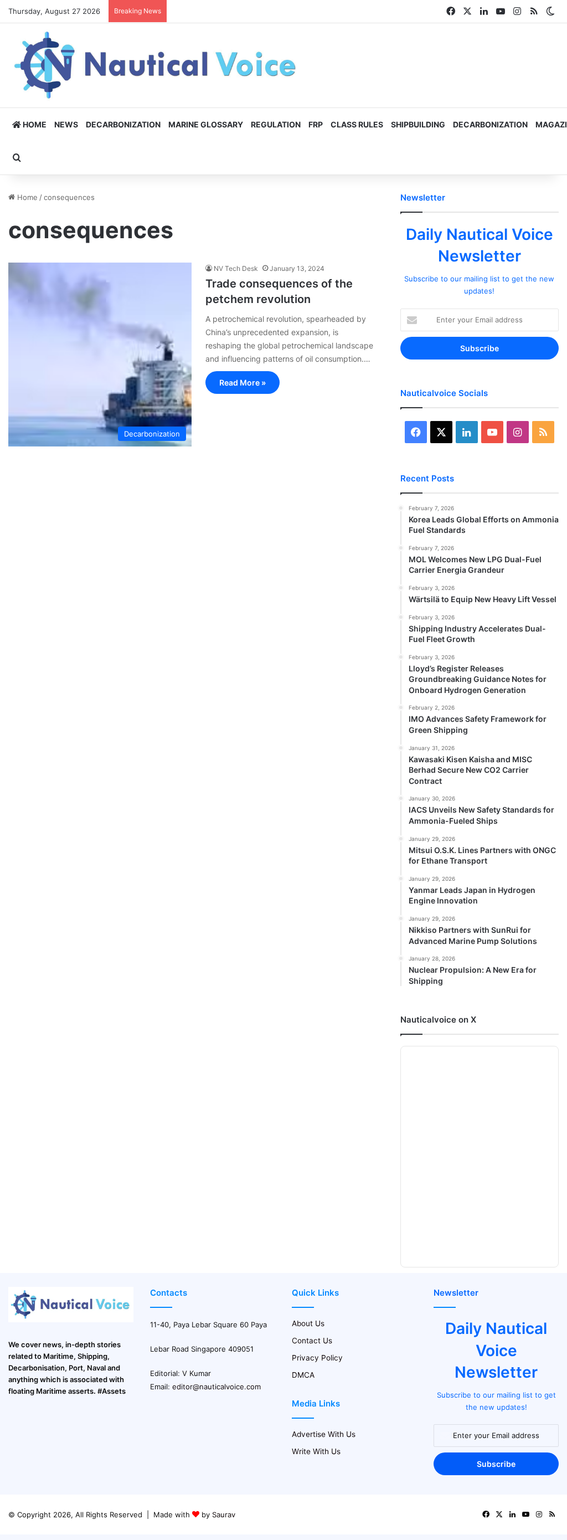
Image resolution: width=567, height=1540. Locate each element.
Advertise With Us (323, 1434)
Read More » (242, 382)
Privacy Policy (317, 1357)
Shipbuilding (418, 124)
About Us (308, 1323)
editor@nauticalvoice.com (216, 1386)
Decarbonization (123, 124)
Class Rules (357, 124)
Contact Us (312, 1340)
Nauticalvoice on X (438, 1019)
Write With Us (316, 1451)
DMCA (303, 1374)
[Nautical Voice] (156, 65)
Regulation (276, 124)
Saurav (223, 1514)
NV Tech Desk (236, 268)
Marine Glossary (205, 124)
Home (34, 124)
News (66, 124)
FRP (315, 124)
